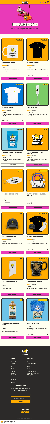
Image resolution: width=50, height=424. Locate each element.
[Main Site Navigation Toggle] (2, 2)
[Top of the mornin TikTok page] (26, 412)
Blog (12, 366)
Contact (29, 370)
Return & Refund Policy (33, 373)
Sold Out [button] (12, 165)
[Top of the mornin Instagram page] (22, 412)
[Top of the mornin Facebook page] (24, 412)
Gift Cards (13, 371)
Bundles (13, 373)
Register (13, 382)
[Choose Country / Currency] (41, 2)
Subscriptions (14, 361)
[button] (20, 401)
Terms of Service (31, 371)
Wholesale (29, 365)
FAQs (28, 368)
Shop (12, 368)
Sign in (12, 381)
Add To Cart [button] (12, 79)
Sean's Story (14, 365)
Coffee (12, 370)
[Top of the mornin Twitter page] (28, 412)
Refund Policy (25, 417)
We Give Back (14, 375)
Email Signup (14, 363)
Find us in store (31, 361)
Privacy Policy (30, 375)
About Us (29, 366)
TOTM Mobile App (31, 363)
